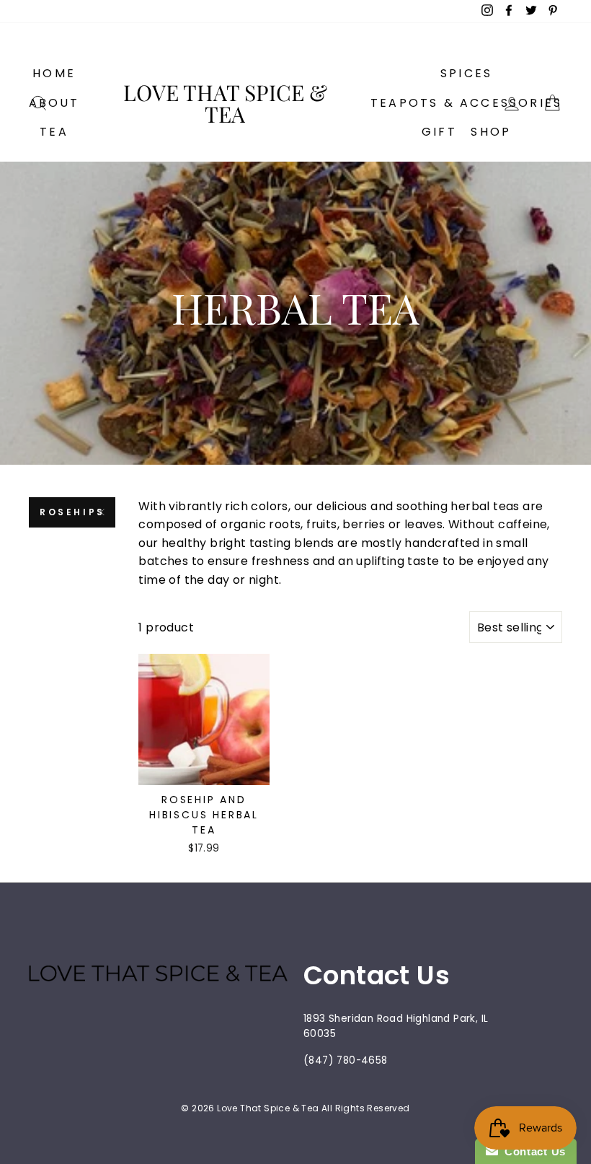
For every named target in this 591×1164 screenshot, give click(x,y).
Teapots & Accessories (466, 103)
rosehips (72, 512)
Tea (54, 131)
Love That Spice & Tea (225, 103)
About (54, 103)
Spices (466, 73)
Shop (491, 131)
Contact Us (532, 1151)
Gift (439, 131)
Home (54, 73)
